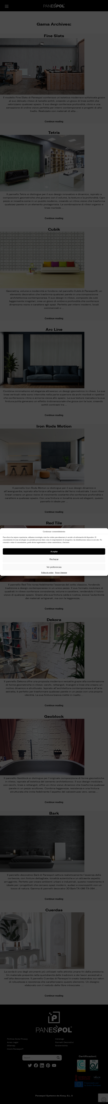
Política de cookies (47, 573)
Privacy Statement (61, 573)
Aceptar (54, 551)
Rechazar (54, 559)
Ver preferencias (54, 567)
